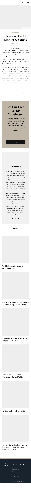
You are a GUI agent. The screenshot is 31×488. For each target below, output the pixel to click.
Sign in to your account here (19, 350)
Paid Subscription (15, 471)
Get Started (15, 343)
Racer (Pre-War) (13, 96)
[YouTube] (24, 464)
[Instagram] (17, 464)
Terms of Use (15, 474)
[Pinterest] (20, 464)
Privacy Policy (15, 476)
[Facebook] (13, 464)
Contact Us (15, 469)
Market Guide (15, 32)
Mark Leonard (15, 44)
